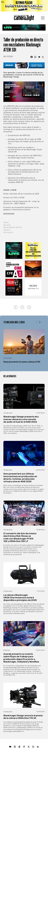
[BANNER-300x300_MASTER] (14, 287)
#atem (6, 223)
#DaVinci (7, 230)
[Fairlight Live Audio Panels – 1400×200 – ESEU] (24, 27)
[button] (39, 322)
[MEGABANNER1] (24, 5)
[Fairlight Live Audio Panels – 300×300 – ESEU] (14, 250)
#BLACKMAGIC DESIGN (12, 227)
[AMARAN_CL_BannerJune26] (24, 65)
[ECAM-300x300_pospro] (34, 250)
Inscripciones (8, 213)
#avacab (7, 225)
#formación (8, 232)
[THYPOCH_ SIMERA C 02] (34, 269)
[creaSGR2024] (14, 269)
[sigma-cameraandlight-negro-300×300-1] (34, 287)
